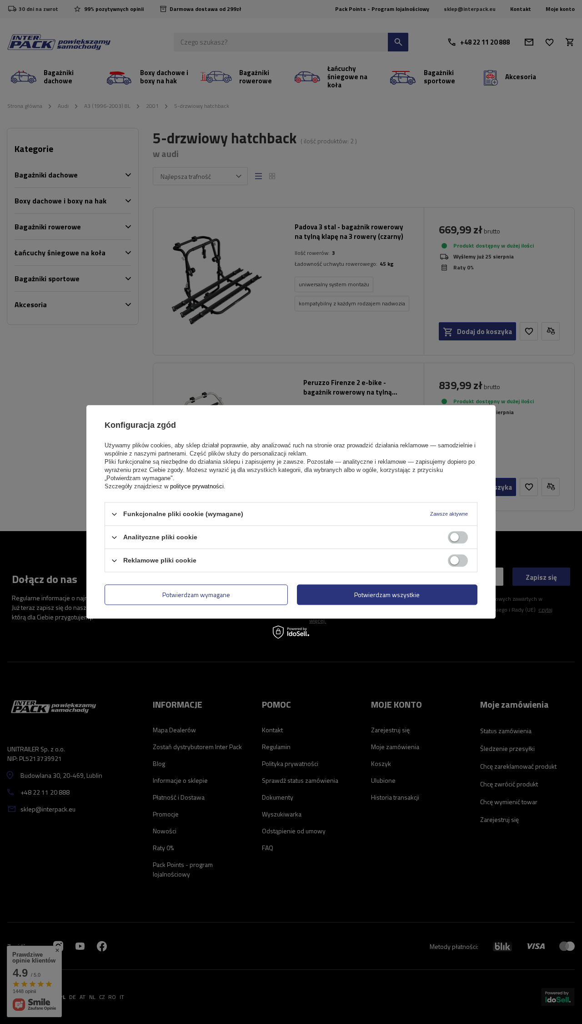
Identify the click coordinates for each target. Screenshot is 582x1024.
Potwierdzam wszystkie (387, 594)
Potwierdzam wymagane (196, 594)
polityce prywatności (197, 486)
